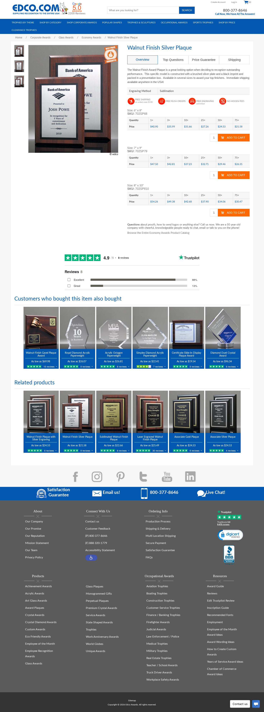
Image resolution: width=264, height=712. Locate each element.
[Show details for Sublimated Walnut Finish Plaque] (114, 412)
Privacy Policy (34, 557)
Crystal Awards (34, 615)
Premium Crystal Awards (101, 608)
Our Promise (33, 528)
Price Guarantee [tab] (204, 60)
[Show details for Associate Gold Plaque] (186, 412)
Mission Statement (37, 543)
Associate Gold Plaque (186, 437)
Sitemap (132, 700)
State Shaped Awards (99, 622)
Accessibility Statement (100, 550)
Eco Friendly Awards (38, 636)
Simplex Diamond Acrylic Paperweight (150, 354)
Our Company (34, 521)
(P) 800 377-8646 (96, 535)
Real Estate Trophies (159, 658)
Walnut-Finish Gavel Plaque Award (41, 354)
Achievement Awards (38, 586)
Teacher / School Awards (162, 665)
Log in (234, 2)
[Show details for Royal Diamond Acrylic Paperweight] (77, 328)
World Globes (94, 644)
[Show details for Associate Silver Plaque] (223, 412)
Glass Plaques (94, 586)
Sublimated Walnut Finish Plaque (114, 438)
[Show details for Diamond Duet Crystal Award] (223, 328)
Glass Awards (33, 663)
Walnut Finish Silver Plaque (77, 437)
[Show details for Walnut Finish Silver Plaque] (77, 412)
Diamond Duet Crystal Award (222, 354)
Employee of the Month (40, 643)
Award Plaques (34, 607)
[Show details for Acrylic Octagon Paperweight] (114, 328)
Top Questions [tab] (173, 60)
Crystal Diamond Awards (41, 622)
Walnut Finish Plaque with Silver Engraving (41, 438)
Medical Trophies (157, 643)
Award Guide (215, 586)
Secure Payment (156, 543)
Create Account (218, 2)
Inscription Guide (218, 607)
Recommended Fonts (220, 615)
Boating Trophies (156, 593)
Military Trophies (157, 651)
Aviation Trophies (157, 586)
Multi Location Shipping (161, 535)
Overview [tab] (142, 59)
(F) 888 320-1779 (96, 543)
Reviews (212, 593)
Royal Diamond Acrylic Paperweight (77, 354)
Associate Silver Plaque (222, 437)
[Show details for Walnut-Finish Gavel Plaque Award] (41, 328)
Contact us (92, 521)
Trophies (91, 629)
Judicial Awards (156, 629)
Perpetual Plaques (97, 600)
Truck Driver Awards (159, 672)
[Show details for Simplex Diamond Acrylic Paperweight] (150, 328)
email (202, 228)
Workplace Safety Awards (162, 679)
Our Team (31, 550)
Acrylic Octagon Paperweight (114, 354)
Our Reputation (35, 535)
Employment (215, 622)
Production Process (158, 521)
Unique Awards (95, 651)
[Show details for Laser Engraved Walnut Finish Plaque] (150, 412)
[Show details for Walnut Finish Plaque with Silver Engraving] (41, 412)
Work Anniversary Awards (102, 636)
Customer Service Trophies (163, 607)
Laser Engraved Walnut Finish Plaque (150, 438)
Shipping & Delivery (158, 528)
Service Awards (95, 615)
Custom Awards (35, 629)
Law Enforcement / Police (162, 636)
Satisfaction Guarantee (160, 550)
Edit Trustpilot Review (221, 600)
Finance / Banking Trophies (163, 615)
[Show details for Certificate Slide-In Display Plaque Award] (186, 328)
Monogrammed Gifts (99, 593)
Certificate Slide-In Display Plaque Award (186, 354)
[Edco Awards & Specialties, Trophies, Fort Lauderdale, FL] (229, 555)
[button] (91, 558)
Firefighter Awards (158, 622)
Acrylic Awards (34, 593)
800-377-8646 (235, 10)
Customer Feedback (97, 528)
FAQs (149, 557)
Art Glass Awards (36, 600)
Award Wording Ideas (220, 642)
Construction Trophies (160, 600)
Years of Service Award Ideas (225, 661)
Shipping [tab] (234, 60)
